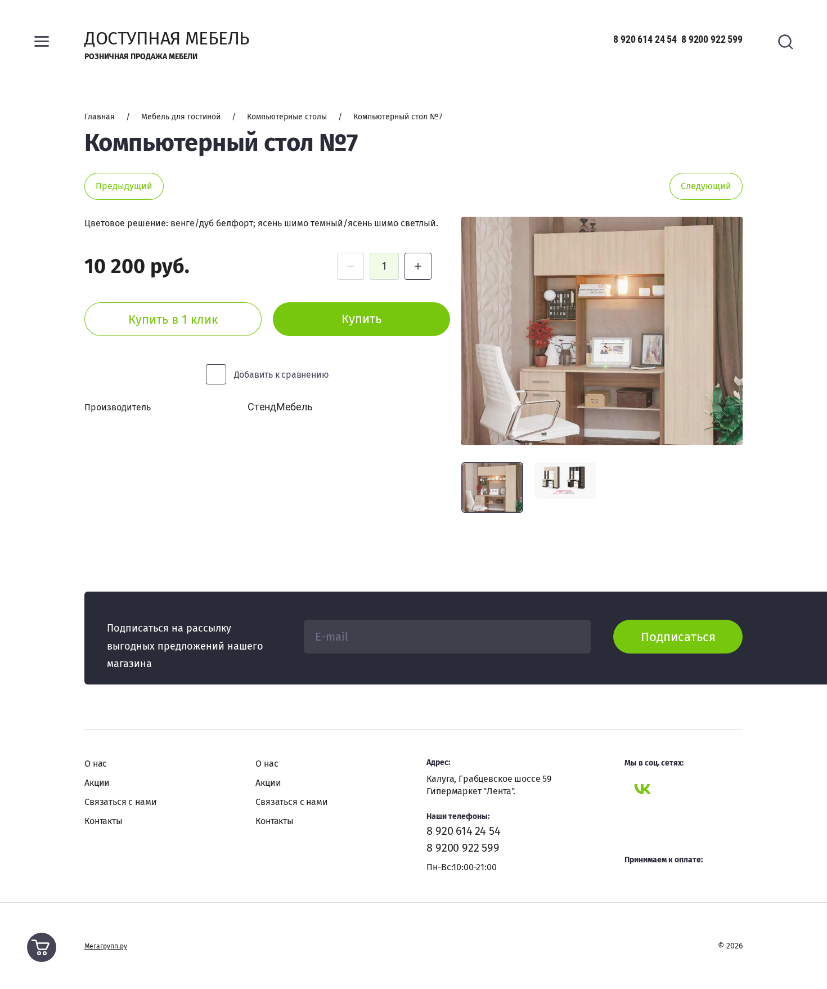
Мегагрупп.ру (105, 946)
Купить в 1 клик (173, 319)
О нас (95, 763)
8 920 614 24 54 (645, 39)
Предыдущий (124, 186)
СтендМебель (280, 407)
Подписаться (678, 637)
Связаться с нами (120, 801)
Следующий (706, 186)
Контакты (103, 821)
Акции (97, 782)
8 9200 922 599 (712, 39)
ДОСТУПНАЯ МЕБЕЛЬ (166, 38)
